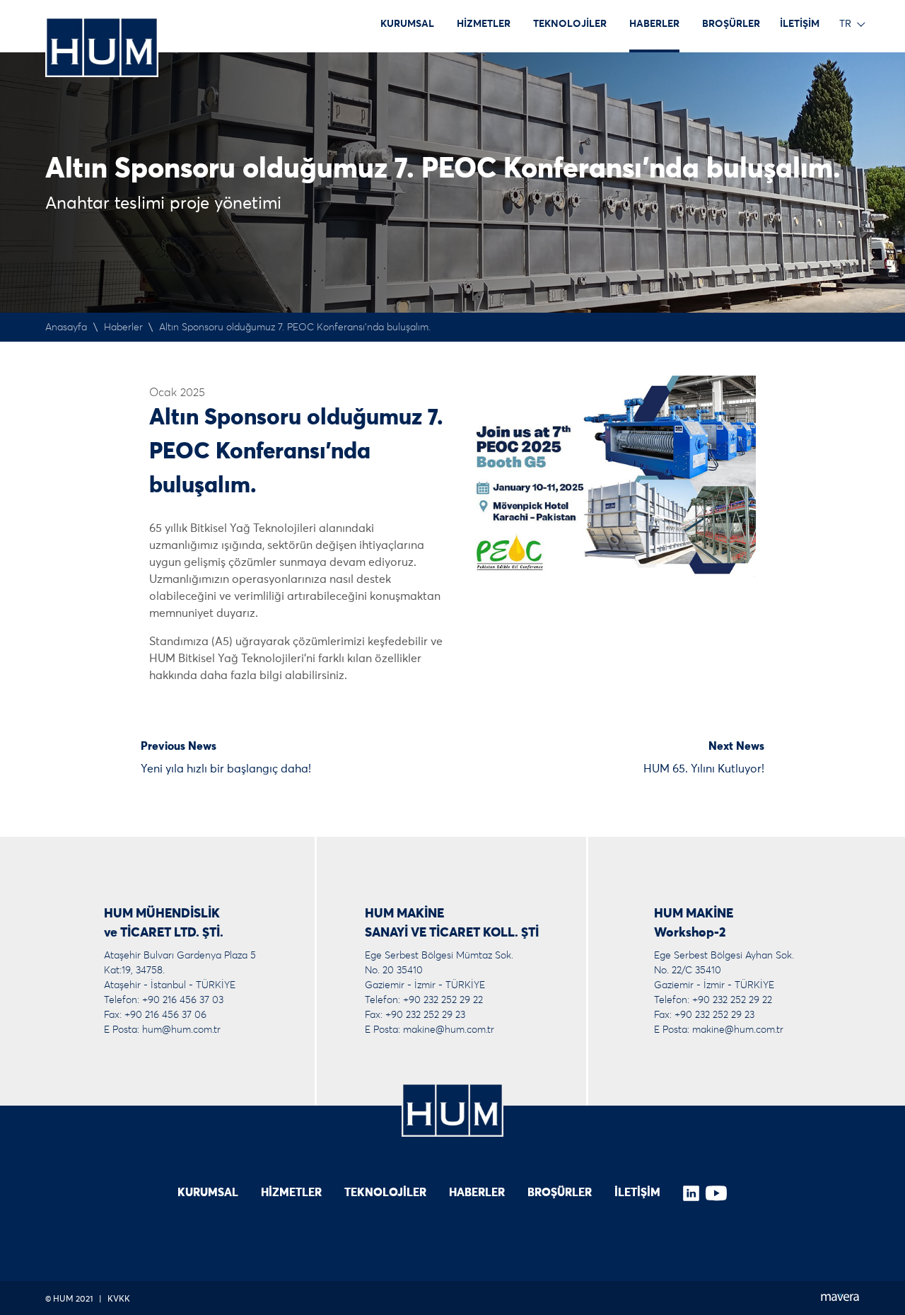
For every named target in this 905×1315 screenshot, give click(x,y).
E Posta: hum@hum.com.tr (162, 1030)
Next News (736, 746)
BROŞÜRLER (731, 24)
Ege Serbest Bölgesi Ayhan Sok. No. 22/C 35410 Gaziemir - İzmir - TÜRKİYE (724, 970)
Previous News (178, 746)
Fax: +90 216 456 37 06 (155, 1015)
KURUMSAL (407, 24)
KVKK (118, 1299)
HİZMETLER (483, 24)
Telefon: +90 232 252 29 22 (424, 1000)
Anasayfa (66, 327)
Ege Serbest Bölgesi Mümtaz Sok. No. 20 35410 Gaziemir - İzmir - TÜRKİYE (439, 970)
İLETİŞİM (799, 24)
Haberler (123, 327)
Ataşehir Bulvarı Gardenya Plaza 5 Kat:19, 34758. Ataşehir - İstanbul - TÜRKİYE (180, 970)
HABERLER (654, 24)
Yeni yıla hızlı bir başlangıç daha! (226, 769)
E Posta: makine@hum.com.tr (429, 1030)
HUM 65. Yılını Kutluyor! (703, 769)
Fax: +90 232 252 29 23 (415, 1015)
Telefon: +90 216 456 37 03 (163, 1000)
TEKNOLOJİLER (570, 24)
